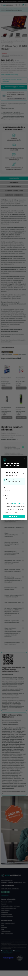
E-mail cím (6, 495)
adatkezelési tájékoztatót (18, 503)
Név (4, 487)
